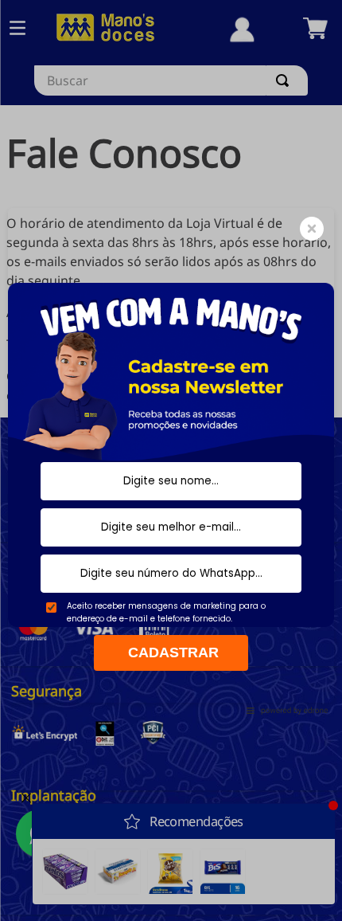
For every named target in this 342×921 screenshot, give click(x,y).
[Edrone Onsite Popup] (171, 460)
